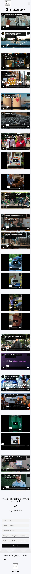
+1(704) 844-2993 (15, 511)
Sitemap (4, 559)
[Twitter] (15, 571)
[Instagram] (18, 571)
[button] (29, 3)
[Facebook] (13, 571)
